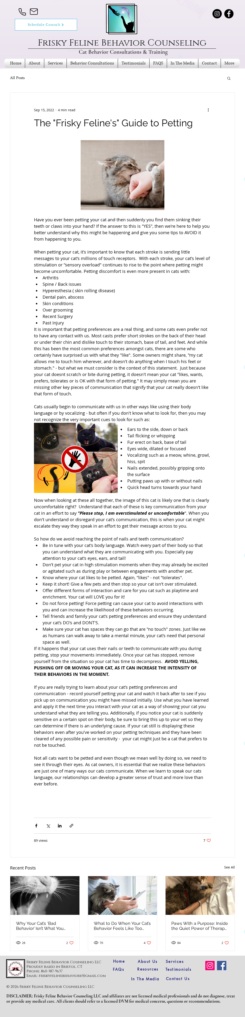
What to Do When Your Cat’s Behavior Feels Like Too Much (122, 926)
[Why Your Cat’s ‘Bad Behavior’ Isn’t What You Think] (44, 895)
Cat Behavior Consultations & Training (123, 51)
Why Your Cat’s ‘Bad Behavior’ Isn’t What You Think (40, 926)
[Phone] (22, 12)
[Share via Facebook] (36, 825)
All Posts (17, 78)
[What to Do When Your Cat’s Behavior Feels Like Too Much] (122, 895)
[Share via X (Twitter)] (48, 825)
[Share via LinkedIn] (59, 825)
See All (229, 867)
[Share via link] (71, 825)
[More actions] (208, 110)
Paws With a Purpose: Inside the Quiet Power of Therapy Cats (199, 926)
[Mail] (34, 11)
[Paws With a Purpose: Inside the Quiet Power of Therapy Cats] (200, 895)
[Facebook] (229, 13)
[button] (229, 78)
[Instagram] (217, 13)
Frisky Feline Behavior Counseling (123, 43)
